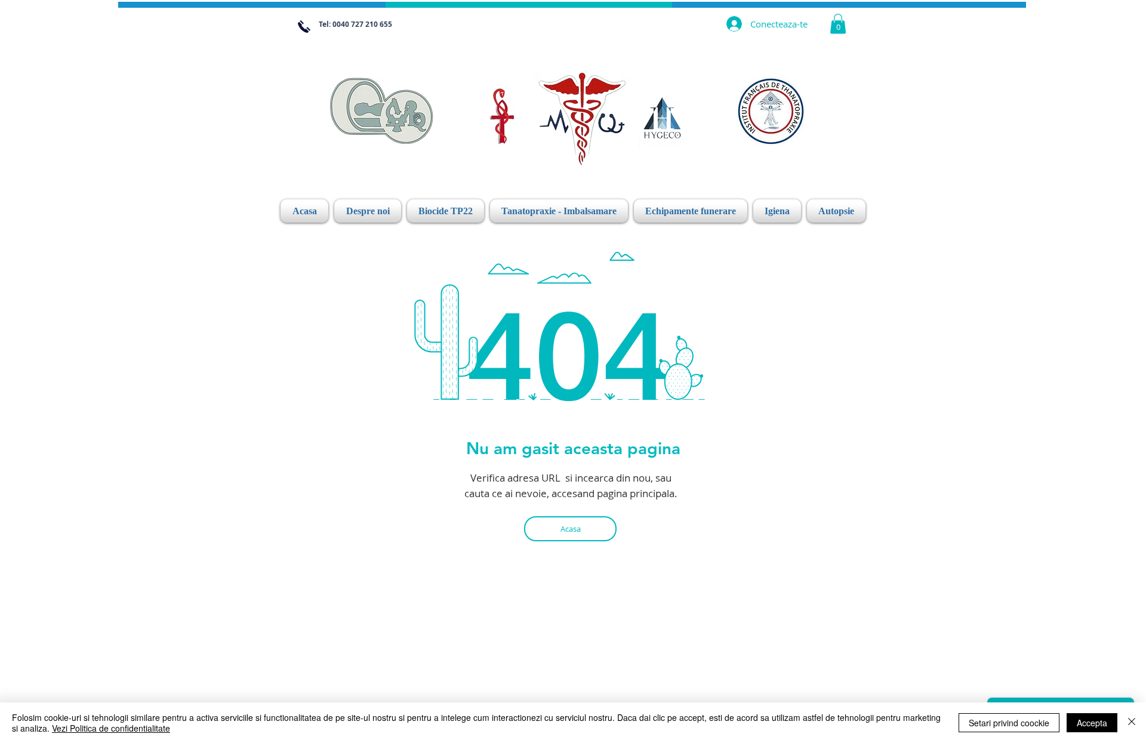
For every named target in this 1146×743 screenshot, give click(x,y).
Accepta (1092, 723)
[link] (838, 23)
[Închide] (1132, 722)
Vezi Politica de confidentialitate (111, 728)
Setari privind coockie (1009, 723)
